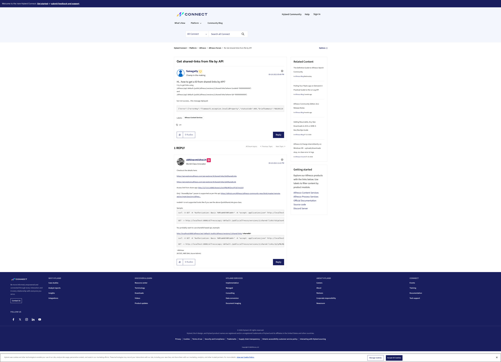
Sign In (316, 14)
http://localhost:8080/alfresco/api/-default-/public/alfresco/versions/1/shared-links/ (209, 233)
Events (412, 283)
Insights (51, 293)
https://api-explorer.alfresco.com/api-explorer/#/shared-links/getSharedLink (206, 182)
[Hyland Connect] (192, 14)
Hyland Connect (180, 48)
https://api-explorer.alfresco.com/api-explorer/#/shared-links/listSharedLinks (207, 176)
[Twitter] (20, 319)
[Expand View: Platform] (200, 23)
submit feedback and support (65, 3)
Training (413, 288)
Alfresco (202, 48)
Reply (278, 134)
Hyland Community (292, 14)
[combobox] (228, 34)
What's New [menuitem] (180, 23)
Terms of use (197, 339)
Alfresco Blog (299, 76)
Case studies (53, 283)
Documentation (416, 293)
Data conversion (232, 298)
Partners (319, 293)
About (318, 288)
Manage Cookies (375, 358)
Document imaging (233, 303)
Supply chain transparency (249, 339)
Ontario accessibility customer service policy (279, 339)
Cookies (187, 339)
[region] (250, 357)
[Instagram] (26, 319)
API (180, 125)
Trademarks (231, 339)
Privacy (178, 339)
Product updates (141, 303)
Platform (193, 48)
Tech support (415, 298)
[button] (180, 135)
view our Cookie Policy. (245, 357)
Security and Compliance (215, 339)
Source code (300, 204)
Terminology (140, 288)
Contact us (16, 300)
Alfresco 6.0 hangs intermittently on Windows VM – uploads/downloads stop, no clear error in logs (307, 148)
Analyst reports (54, 288)
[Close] (497, 357)
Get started (42, 3)
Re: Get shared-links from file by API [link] (238, 48)
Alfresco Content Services (193, 118)
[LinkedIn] (33, 319)
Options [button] (322, 48)
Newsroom (320, 303)
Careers (319, 283)
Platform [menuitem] (195, 23)
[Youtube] (40, 319)
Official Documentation (305, 200)
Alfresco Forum (215, 48)
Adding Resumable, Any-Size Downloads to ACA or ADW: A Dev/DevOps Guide (305, 126)
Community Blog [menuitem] (215, 23)
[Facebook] (13, 319)
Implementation (232, 283)
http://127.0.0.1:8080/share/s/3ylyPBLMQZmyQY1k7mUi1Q (220, 187)
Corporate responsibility (326, 298)
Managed (229, 288)
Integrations (53, 298)
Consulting (230, 293)
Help (307, 14)
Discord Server (301, 208)
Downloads (139, 293)
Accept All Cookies (394, 358)
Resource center (141, 283)
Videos (137, 298)
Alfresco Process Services (306, 196)
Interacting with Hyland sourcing (313, 339)
